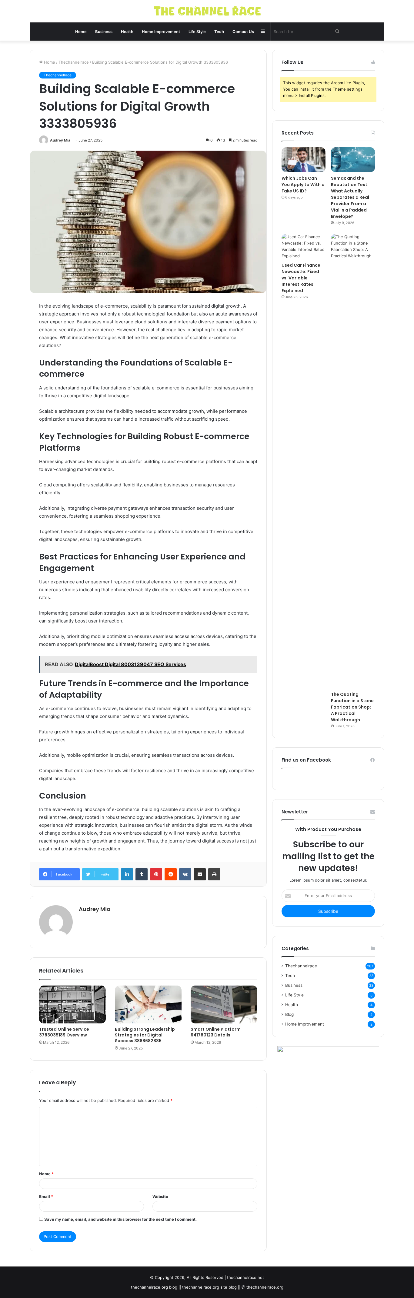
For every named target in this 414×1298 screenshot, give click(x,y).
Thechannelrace (73, 62)
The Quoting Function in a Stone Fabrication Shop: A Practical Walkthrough (352, 707)
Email (46, 1196)
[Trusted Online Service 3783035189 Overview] (72, 1004)
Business (103, 31)
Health (127, 31)
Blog (289, 1014)
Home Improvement (161, 31)
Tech (219, 31)
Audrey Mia (60, 140)
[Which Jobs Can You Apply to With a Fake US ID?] (304, 159)
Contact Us (243, 31)
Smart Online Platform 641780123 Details (216, 1032)
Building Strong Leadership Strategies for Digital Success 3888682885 (145, 1035)
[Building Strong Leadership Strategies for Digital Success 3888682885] (148, 1004)
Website (160, 1196)
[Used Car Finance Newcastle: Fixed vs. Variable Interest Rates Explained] (304, 246)
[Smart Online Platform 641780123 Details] (224, 1004)
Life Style (197, 31)
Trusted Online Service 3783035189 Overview (64, 1032)
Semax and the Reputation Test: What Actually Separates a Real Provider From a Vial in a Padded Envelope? (350, 197)
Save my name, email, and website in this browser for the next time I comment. (120, 1219)
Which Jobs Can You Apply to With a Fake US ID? (303, 184)
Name (46, 1173)
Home (81, 31)
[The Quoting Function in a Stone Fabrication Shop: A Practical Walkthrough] (353, 461)
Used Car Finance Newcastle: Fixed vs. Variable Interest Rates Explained (301, 278)
